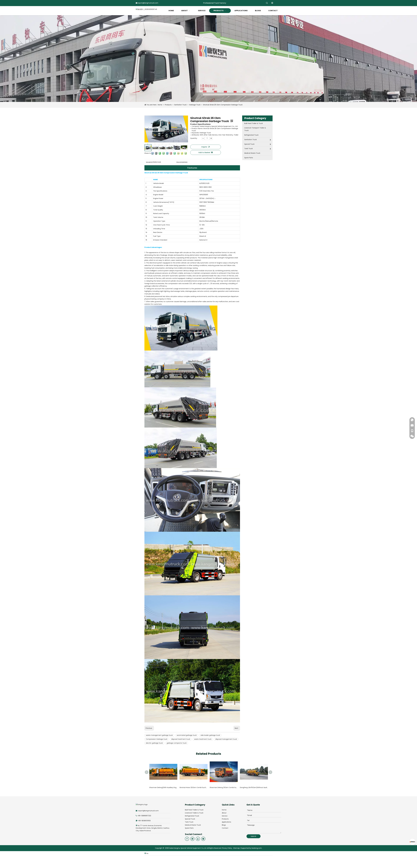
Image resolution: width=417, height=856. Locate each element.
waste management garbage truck (159, 735)
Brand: (179, 162)
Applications (226, 822)
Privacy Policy (227, 848)
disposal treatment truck (180, 739)
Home (224, 810)
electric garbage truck (154, 743)
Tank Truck (189, 822)
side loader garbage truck (210, 735)
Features (192, 167)
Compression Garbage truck (156, 739)
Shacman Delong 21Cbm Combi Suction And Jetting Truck (224, 787)
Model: (148, 162)
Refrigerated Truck (192, 816)
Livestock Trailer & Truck (194, 813)
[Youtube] (198, 839)
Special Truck (190, 819)
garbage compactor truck (177, 743)
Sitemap (236, 848)
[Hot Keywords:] (267, 3)
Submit (253, 836)
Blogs (224, 825)
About (224, 813)
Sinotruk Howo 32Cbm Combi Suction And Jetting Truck (194, 787)
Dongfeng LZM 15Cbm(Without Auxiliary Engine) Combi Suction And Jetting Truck (254, 787)
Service (224, 816)
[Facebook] (187, 839)
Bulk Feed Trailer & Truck (194, 810)
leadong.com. (257, 848)
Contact (225, 828)
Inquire (204, 147)
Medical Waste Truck (193, 825)
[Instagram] (203, 839)
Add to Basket (204, 152)
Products (225, 819)
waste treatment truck (202, 739)
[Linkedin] (192, 839)
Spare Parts (189, 828)
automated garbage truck (187, 735)
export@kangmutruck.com (148, 3)
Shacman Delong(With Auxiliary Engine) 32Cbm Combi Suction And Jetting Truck (163, 787)
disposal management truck (226, 739)
